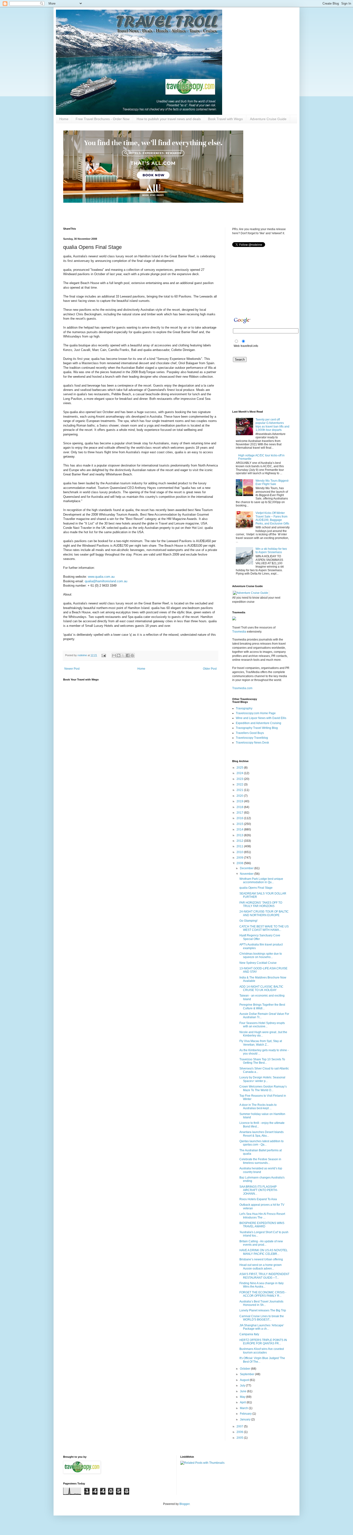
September (247, 1374)
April (243, 1402)
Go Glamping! (248, 920)
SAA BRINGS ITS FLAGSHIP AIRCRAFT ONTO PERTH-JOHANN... (258, 1190)
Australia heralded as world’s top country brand (260, 1170)
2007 (240, 1426)
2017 (240, 812)
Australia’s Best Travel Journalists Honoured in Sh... (261, 1303)
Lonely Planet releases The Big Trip (262, 1310)
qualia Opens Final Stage (256, 887)
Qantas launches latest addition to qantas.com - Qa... (261, 1143)
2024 (240, 773)
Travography (244, 708)
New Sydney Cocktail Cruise (258, 963)
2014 (240, 829)
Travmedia (239, 631)
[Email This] (114, 655)
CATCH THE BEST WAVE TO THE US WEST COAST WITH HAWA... (264, 928)
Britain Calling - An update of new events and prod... (261, 1243)
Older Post (210, 668)
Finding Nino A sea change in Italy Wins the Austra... (261, 1285)
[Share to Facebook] (127, 655)
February (246, 1413)
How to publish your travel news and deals (169, 119)
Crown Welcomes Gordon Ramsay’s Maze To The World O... (263, 1088)
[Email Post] (103, 655)
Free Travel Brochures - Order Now (102, 119)
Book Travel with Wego (225, 119)
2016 (240, 818)
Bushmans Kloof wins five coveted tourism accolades (261, 1350)
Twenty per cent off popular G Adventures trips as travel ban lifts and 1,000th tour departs (272, 425)
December (247, 868)
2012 (240, 840)
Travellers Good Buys (250, 733)
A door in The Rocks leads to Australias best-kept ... (258, 1106)
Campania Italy (249, 1334)
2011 (240, 846)
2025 (240, 767)
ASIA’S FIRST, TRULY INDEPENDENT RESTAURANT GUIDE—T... (264, 1275)
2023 (240, 779)
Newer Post (71, 668)
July (243, 1385)
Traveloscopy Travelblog (252, 737)
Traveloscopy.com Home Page (256, 713)
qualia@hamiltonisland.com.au (106, 581)
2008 (240, 863)
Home (63, 119)
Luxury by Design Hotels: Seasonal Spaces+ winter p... (262, 1079)
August (245, 1380)
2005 (240, 1437)
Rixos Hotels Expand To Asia (258, 1199)
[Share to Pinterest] (132, 655)
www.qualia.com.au (101, 576)
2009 (240, 857)
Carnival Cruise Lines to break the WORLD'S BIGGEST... (261, 1318)
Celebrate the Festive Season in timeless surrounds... (260, 1161)
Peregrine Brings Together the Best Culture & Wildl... (262, 1006)
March (244, 1408)
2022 (240, 784)
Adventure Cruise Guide (268, 119)
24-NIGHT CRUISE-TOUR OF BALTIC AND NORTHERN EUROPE (264, 913)
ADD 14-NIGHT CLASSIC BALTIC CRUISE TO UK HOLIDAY (261, 988)
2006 (240, 1432)
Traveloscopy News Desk (252, 742)
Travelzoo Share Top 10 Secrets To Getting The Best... (262, 1061)
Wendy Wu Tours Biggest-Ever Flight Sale (272, 482)
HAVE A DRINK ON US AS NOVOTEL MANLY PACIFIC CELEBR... (263, 1252)
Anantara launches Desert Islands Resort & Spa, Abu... (261, 1133)
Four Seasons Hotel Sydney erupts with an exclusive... (262, 1024)
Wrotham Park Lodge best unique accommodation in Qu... (261, 880)
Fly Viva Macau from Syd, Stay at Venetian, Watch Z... (260, 1042)
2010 (240, 852)
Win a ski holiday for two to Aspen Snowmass (271, 550)
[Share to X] (123, 655)
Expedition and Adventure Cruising (258, 723)
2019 (240, 801)
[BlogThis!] (118, 655)
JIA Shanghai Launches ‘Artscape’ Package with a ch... (261, 1327)
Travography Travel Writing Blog (257, 728)
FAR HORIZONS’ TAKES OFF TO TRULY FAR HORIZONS (260, 904)
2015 (240, 824)
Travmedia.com (242, 688)
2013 (240, 835)
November (247, 873)
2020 (240, 795)
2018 (240, 807)
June (243, 1391)
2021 (240, 790)
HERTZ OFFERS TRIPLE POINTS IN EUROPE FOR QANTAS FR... (263, 1341)
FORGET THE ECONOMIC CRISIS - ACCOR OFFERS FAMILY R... (262, 1294)
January (245, 1419)
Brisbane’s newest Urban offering (261, 1259)
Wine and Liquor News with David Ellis (261, 718)
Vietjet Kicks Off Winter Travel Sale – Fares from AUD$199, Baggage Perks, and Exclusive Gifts (272, 518)
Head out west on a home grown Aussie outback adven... (260, 1266)
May (243, 1397)
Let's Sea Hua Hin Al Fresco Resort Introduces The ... (262, 1215)
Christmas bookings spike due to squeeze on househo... (260, 955)
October (245, 1368)
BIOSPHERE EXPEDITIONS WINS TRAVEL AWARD (261, 1224)
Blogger (184, 1504)
